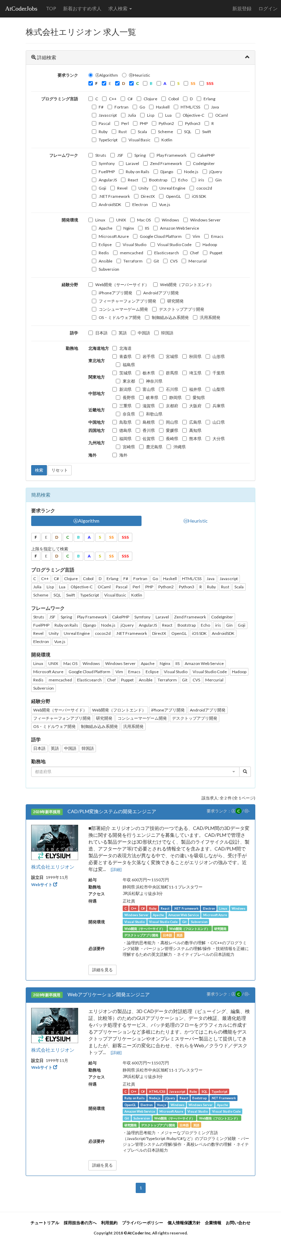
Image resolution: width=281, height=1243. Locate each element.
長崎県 (172, 438)
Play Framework (171, 155)
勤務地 (72, 348)
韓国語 (167, 332)
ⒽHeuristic (139, 75)
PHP (144, 123)
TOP (51, 8)
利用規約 (109, 1222)
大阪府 (195, 405)
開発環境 (70, 219)
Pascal (104, 123)
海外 (123, 455)
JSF (120, 155)
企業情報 (213, 1222)
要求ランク (68, 75)
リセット (59, 470)
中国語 (144, 332)
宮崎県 (129, 446)
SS (111, 537)
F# (101, 107)
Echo (182, 179)
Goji (102, 188)
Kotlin (166, 139)
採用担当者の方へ (80, 1222)
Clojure (150, 98)
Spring (140, 155)
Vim (196, 236)
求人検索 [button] (118, 8)
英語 (123, 332)
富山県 (149, 389)
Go (142, 107)
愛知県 (199, 397)
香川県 (149, 430)
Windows (170, 219)
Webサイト (42, 884)
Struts (100, 155)
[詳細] (116, 869)
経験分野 (70, 284)
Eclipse (105, 244)
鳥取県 (125, 422)
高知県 (195, 430)
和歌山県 (154, 414)
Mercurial (197, 261)
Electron (140, 204)
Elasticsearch (166, 252)
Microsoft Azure (114, 236)
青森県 (125, 356)
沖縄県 (179, 446)
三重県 (125, 405)
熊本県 (195, 438)
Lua (168, 115)
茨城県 (125, 372)
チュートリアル (44, 1222)
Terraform (133, 261)
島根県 (149, 422)
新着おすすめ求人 (82, 8)
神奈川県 (154, 381)
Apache (105, 228)
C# (130, 98)
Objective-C (193, 115)
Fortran (121, 107)
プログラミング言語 (59, 98)
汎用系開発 (210, 317)
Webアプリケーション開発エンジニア (109, 994)
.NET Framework (114, 196)
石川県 (172, 389)
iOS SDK (199, 196)
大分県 (218, 438)
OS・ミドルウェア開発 (120, 317)
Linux (100, 219)
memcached (131, 252)
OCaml (221, 115)
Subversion (109, 269)
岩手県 (149, 356)
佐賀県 (149, 438)
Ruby (103, 131)
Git (156, 261)
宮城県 (172, 356)
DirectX (148, 196)
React (133, 179)
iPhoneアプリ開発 (115, 292)
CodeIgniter (204, 163)
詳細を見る (102, 969)
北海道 (125, 348)
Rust (123, 131)
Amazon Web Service (179, 228)
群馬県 (172, 372)
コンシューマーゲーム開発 (123, 309)
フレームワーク (63, 155)
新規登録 (242, 8)
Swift (206, 131)
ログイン (268, 8)
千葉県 (218, 372)
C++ (113, 98)
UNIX (121, 219)
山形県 (218, 356)
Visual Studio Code (174, 244)
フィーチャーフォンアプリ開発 (127, 301)
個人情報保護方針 (184, 1222)
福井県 (195, 389)
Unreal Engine (172, 188)
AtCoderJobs (21, 8)
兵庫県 (218, 405)
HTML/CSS (190, 107)
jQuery (215, 171)
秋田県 (195, 356)
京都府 (172, 405)
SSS (125, 537)
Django (166, 171)
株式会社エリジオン (52, 867)
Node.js (191, 171)
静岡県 (175, 397)
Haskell (163, 107)
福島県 (129, 364)
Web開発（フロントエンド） (187, 284)
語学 (74, 332)
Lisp (150, 115)
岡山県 (172, 422)
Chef (194, 252)
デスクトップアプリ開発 (181, 309)
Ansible (105, 261)
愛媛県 (172, 430)
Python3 (192, 123)
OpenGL (173, 196)
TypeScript (108, 139)
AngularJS (108, 179)
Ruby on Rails (137, 171)
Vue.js (164, 204)
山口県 (218, 422)
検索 (39, 470)
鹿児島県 (154, 446)
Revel (122, 188)
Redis (104, 252)
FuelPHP (107, 171)
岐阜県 (152, 397)
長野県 (129, 397)
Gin (218, 179)
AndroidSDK (110, 204)
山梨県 (218, 389)
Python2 (166, 123)
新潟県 (125, 389)
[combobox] (135, 772)
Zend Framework (166, 163)
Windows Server (205, 219)
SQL (187, 131)
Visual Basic (139, 139)
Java (215, 107)
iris (201, 179)
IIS (147, 228)
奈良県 (129, 414)
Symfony (107, 163)
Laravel (132, 163)
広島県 (195, 422)
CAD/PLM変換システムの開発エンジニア (112, 811)
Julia (132, 115)
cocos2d (204, 188)
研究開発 (175, 301)
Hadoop (210, 244)
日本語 (101, 332)
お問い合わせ (238, 1222)
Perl (125, 123)
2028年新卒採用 (46, 812)
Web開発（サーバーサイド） (122, 284)
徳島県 (125, 430)
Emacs (217, 236)
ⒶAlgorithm (106, 75)
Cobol (173, 98)
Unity (143, 188)
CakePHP (206, 155)
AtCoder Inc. (139, 1232)
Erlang (209, 98)
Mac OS (144, 219)
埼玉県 (195, 372)
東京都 (129, 381)
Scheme (165, 131)
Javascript (108, 115)
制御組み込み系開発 (170, 317)
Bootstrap (158, 179)
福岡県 (125, 438)
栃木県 (149, 372)
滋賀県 (149, 405)
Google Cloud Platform (161, 236)
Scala (142, 131)
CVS (174, 261)
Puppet (216, 252)
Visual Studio (134, 244)
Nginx (128, 228)
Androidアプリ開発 (161, 292)
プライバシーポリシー (142, 1222)
